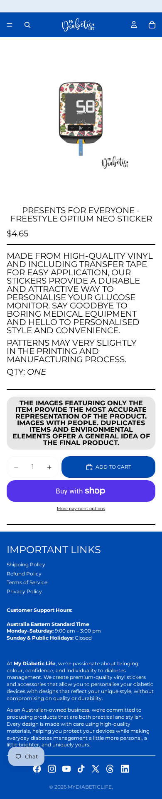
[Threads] (110, 769)
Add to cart (113, 467)
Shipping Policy (26, 564)
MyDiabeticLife (90, 787)
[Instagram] (52, 769)
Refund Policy (24, 573)
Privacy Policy (24, 591)
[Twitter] (96, 769)
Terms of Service (27, 582)
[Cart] (152, 25)
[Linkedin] (125, 769)
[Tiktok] (81, 769)
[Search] (27, 25)
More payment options (81, 508)
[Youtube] (66, 769)
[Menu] (9, 24)
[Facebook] (37, 769)
